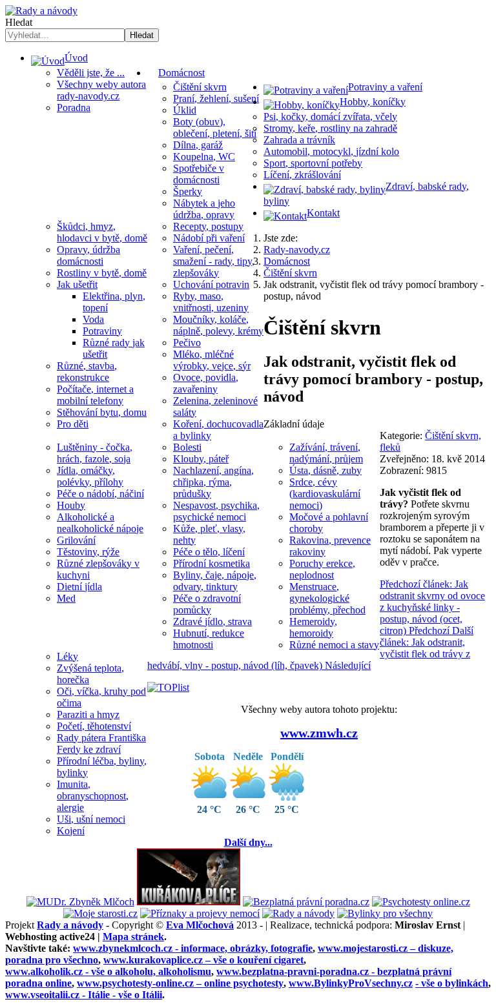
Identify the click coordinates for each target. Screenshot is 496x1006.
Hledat (18, 22)
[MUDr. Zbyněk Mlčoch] (80, 901)
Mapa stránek (133, 936)
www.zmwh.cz (319, 733)
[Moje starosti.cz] (100, 913)
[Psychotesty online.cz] (421, 901)
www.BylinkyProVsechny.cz (351, 983)
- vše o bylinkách (451, 983)
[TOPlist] (168, 687)
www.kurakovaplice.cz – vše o (203, 959)
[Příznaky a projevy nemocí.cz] (200, 913)
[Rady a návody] (298, 913)
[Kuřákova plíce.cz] (188, 901)
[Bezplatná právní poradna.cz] (306, 901)
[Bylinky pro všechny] (385, 913)
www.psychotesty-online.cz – (180, 983)
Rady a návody (70, 924)
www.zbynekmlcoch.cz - (193, 948)
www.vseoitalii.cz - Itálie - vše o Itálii (83, 994)
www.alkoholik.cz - (108, 971)
